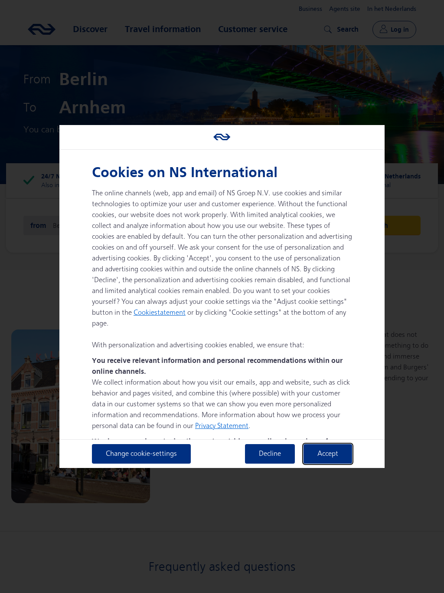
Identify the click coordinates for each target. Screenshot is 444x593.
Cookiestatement (160, 313)
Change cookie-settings (141, 454)
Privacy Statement (221, 426)
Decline (270, 454)
